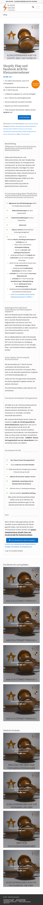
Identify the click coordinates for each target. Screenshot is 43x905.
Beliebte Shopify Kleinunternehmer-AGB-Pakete (23, 126)
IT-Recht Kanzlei (25, 134)
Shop (5, 15)
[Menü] (37, 7)
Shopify (36, 123)
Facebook (30, 123)
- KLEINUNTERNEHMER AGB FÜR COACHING (25, 1)
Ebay (26, 123)
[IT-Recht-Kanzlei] (17, 7)
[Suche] (32, 7)
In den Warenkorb (24, 117)
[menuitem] (32, 7)
